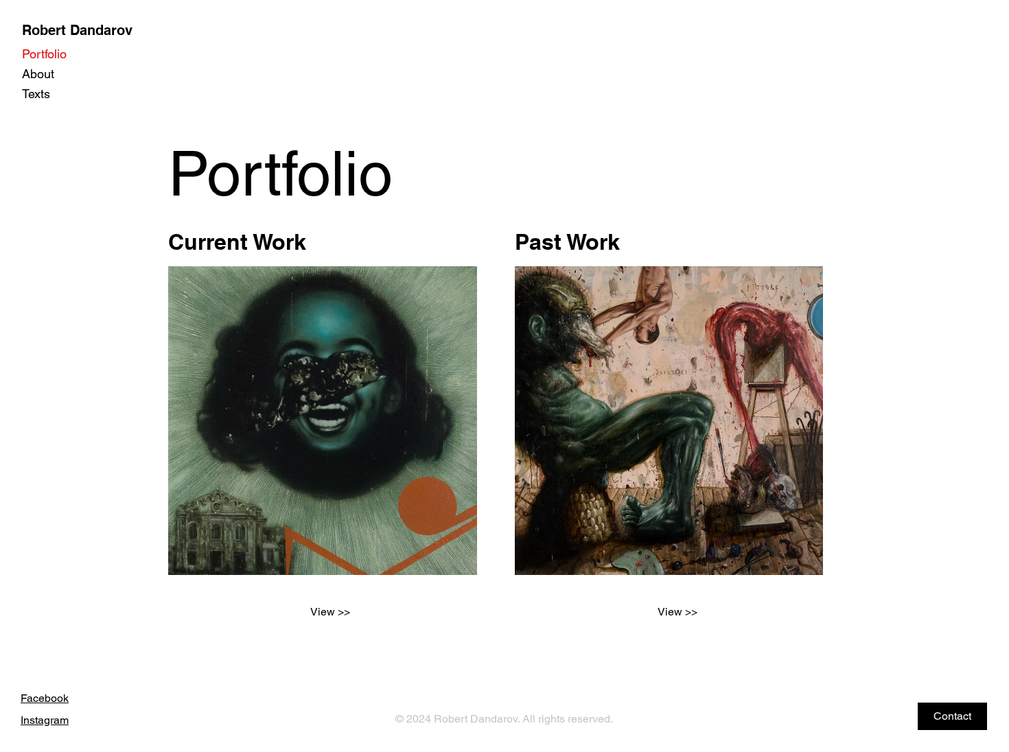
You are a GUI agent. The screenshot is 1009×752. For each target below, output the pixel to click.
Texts (36, 93)
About (38, 74)
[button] (952, 716)
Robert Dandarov (77, 30)
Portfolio (44, 54)
